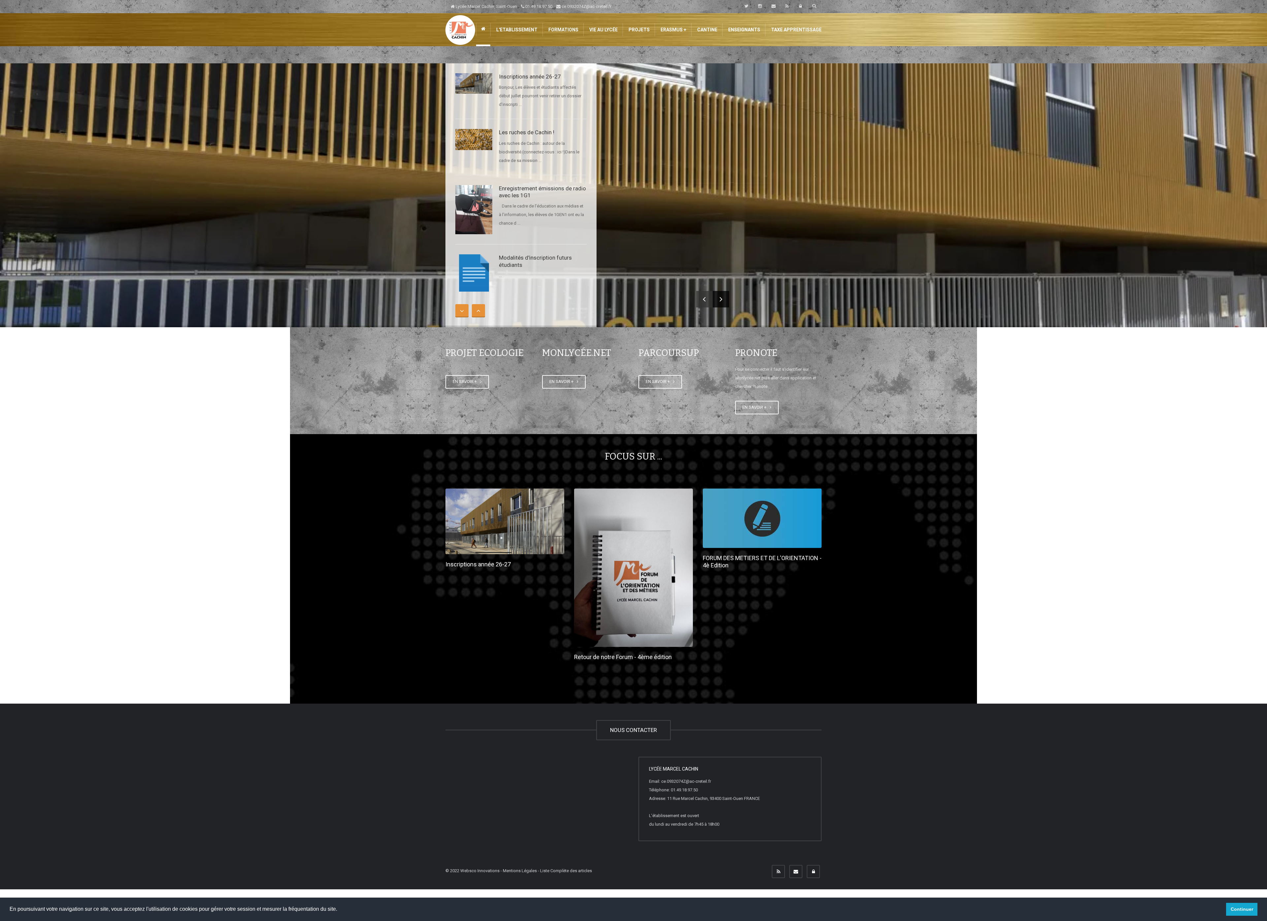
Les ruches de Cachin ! (526, 132)
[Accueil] (460, 29)
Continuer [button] (1242, 909)
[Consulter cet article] (473, 83)
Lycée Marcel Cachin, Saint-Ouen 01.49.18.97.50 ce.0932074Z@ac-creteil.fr (533, 6)
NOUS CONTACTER (633, 730)
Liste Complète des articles (566, 870)
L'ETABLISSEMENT (516, 29)
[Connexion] (813, 871)
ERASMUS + (673, 29)
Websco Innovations (480, 870)
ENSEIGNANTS (743, 29)
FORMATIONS (562, 29)
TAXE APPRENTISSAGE (796, 29)
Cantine (706, 29)
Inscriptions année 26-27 (530, 76)
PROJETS (639, 29)
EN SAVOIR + (466, 381)
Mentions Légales (520, 870)
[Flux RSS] (778, 871)
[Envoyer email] (795, 871)
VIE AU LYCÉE (603, 29)
